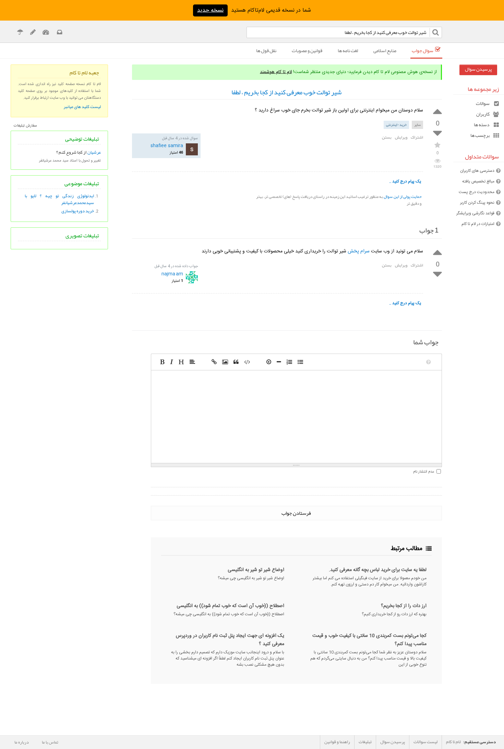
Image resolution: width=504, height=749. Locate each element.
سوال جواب (422, 50)
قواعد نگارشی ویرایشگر (475, 213)
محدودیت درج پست (476, 192)
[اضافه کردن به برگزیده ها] (437, 145)
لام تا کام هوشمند (276, 72)
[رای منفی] (437, 133)
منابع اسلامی (384, 50)
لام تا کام (453, 741)
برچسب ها (480, 135)
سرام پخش (359, 251)
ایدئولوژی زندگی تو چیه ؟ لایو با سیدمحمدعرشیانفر (59, 199)
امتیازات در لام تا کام (477, 224)
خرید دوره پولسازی (77, 210)
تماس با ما (50, 742)
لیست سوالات (425, 741)
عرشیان (94, 152)
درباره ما (21, 742)
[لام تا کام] (59, 33)
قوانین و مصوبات (307, 50)
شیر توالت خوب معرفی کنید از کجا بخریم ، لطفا (286, 92)
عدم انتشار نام (423, 472)
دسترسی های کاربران (477, 171)
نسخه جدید (210, 10)
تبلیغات (365, 741)
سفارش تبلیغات (25, 126)
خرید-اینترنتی (396, 124)
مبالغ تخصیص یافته (478, 181)
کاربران (483, 114)
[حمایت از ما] (20, 33)
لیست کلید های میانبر (82, 106)
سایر (417, 124)
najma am (172, 273)
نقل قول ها (266, 50)
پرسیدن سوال (478, 69)
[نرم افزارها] (33, 33)
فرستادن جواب (296, 513)
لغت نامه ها (348, 50)
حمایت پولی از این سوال (402, 196)
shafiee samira (167, 146)
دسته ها (482, 124)
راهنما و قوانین (337, 741)
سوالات (483, 103)
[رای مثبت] (437, 110)
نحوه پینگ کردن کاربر (477, 203)
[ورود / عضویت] (45, 33)
